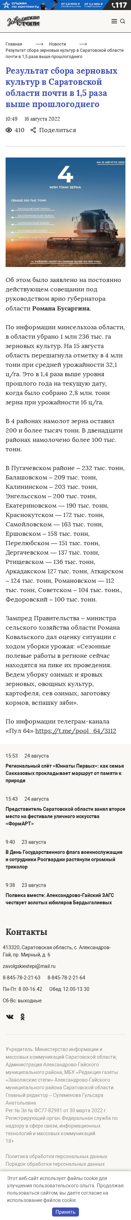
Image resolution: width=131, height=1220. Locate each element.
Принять (65, 1212)
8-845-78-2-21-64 (66, 977)
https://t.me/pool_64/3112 (75, 731)
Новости (57, 44)
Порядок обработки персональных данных (55, 1164)
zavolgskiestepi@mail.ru (29, 966)
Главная (14, 44)
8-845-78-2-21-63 (22, 977)
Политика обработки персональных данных (56, 1156)
